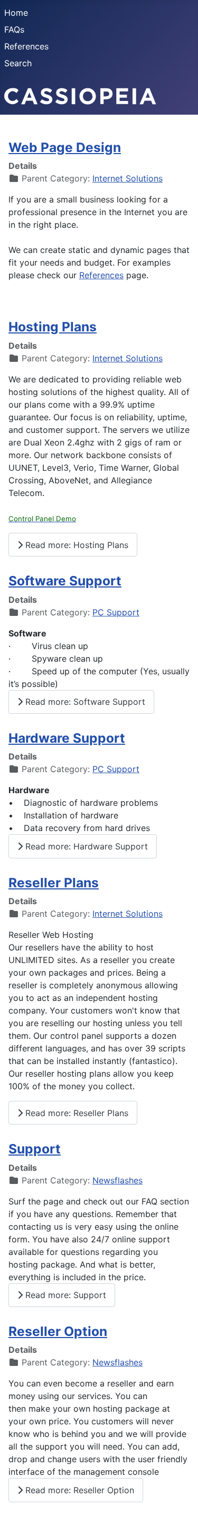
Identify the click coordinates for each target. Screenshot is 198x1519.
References (26, 46)
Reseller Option (57, 1331)
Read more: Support (64, 1295)
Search (18, 63)
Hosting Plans (52, 327)
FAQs (14, 29)
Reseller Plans (53, 882)
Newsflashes (117, 1180)
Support (34, 1149)
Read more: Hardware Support (85, 846)
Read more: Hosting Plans (75, 545)
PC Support (115, 612)
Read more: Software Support (84, 701)
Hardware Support (66, 738)
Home (16, 12)
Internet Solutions (127, 178)
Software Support (64, 581)
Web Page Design (64, 147)
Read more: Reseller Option (78, 1490)
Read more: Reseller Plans (75, 1113)
